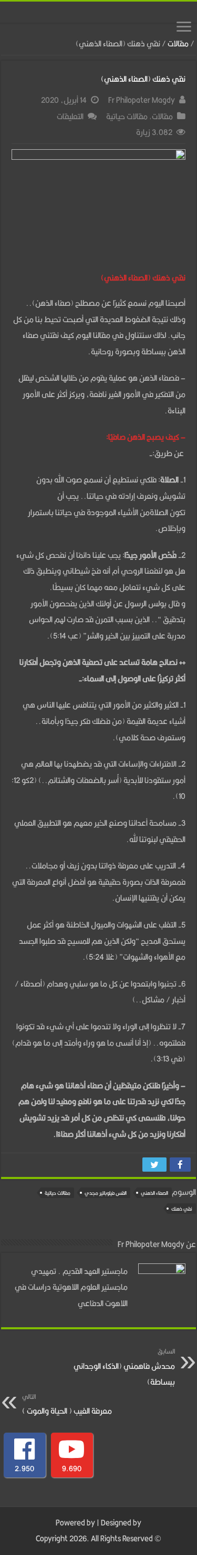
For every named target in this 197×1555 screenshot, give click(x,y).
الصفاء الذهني (154, 1193)
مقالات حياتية (127, 116)
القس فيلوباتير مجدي (106, 1193)
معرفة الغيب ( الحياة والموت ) (67, 1404)
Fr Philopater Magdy (141, 100)
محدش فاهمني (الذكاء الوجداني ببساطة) (124, 1367)
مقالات (178, 43)
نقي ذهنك (181, 1208)
